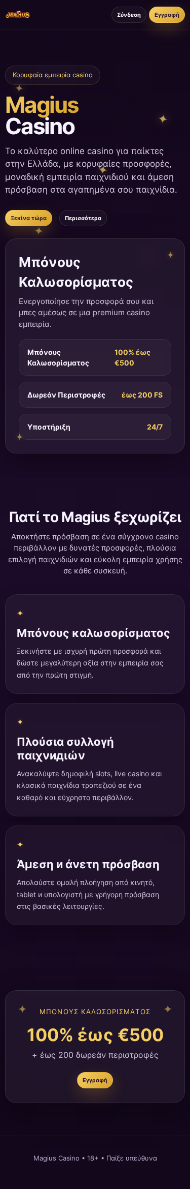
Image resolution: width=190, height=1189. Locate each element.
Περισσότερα (83, 218)
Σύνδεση (129, 14)
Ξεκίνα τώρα (29, 218)
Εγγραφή (167, 14)
